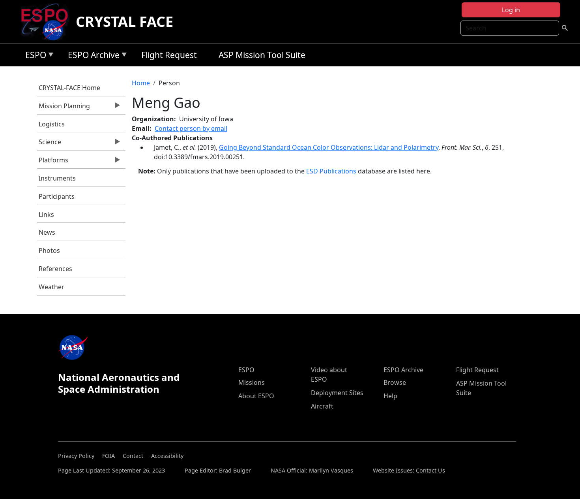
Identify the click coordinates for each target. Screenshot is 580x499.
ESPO (33, 56)
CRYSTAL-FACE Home (69, 87)
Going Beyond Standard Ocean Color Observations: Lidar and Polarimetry (328, 147)
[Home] (47, 21)
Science (49, 143)
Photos (49, 250)
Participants (57, 196)
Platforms (53, 162)
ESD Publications (331, 171)
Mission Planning (63, 108)
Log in (511, 10)
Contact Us (430, 470)
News (47, 232)
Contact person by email (191, 128)
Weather (51, 286)
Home (141, 83)
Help (390, 396)
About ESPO (256, 396)
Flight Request (169, 54)
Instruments (57, 178)
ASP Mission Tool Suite (262, 54)
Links (46, 214)
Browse (395, 382)
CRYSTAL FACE (124, 21)
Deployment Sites (337, 392)
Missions (251, 382)
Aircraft (322, 406)
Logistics (52, 124)
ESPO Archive (92, 56)
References (55, 268)
